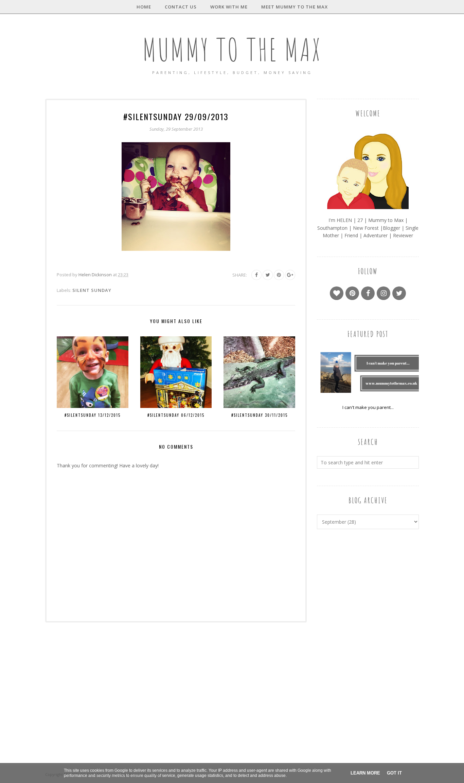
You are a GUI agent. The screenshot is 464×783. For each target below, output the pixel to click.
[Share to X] (267, 275)
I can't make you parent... (368, 407)
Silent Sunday (91, 290)
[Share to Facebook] (256, 275)
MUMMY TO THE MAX (232, 49)
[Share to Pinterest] (279, 275)
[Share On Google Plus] (290, 275)
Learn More (365, 773)
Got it (394, 773)
